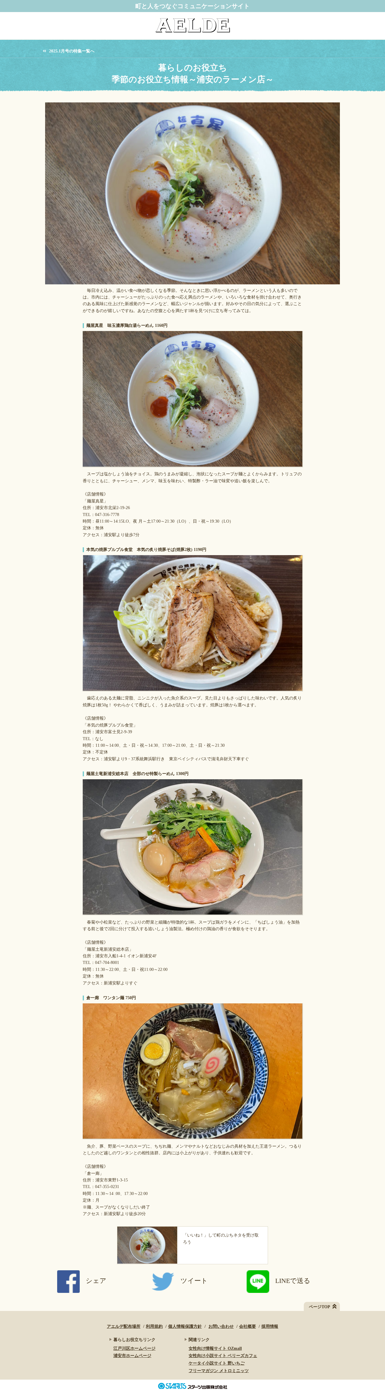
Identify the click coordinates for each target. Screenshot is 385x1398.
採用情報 (269, 1326)
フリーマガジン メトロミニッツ (219, 1370)
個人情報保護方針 (185, 1326)
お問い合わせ (221, 1326)
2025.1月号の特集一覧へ (71, 51)
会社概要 (247, 1326)
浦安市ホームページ (132, 1355)
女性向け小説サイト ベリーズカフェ (223, 1355)
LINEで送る (292, 1280)
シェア (96, 1280)
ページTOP (319, 1307)
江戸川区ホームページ (134, 1348)
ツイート (194, 1280)
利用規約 (154, 1326)
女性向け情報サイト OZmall (215, 1348)
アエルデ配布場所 (123, 1326)
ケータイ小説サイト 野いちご (217, 1363)
